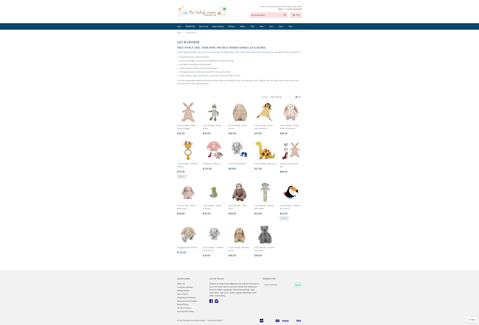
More (290, 26)
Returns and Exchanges (187, 301)
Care (271, 26)
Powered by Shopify (215, 320)
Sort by (264, 97)
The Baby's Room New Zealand (194, 320)
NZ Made (231, 26)
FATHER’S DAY (190, 26)
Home (179, 26)
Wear (262, 26)
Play (252, 26)
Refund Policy (182, 304)
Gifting (242, 26)
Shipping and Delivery (186, 297)
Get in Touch (182, 294)
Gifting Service (183, 290)
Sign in (280, 9)
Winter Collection (218, 26)
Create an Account (294, 9)
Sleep (281, 26)
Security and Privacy (185, 311)
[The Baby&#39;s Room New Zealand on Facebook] (211, 302)
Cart (297, 15)
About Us (181, 284)
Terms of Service (184, 308)
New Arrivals (203, 26)
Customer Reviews (185, 287)
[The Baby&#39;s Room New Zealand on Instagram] (217, 302)
